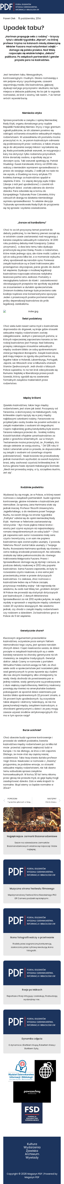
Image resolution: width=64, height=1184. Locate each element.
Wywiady (32, 1157)
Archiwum (32, 1154)
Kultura (32, 1144)
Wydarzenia (32, 1147)
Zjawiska (32, 1151)
